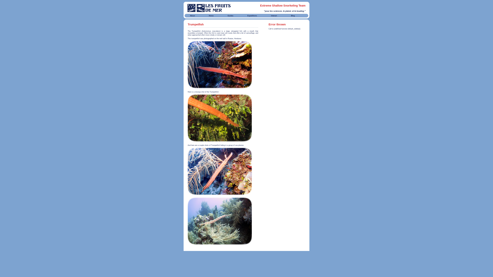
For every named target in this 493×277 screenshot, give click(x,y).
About (192, 16)
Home (211, 16)
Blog (293, 16)
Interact (274, 16)
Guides (230, 16)
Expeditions (252, 16)
